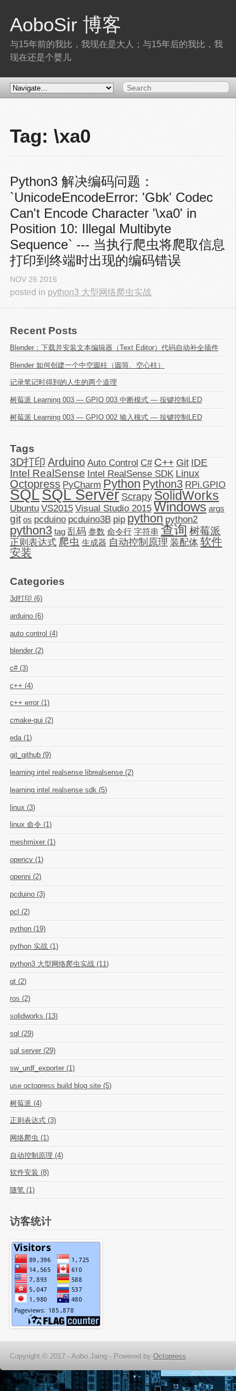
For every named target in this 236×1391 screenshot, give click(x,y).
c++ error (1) (29, 703)
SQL (25, 495)
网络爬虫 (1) (29, 1138)
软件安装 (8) (29, 1172)
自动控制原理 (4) (36, 1155)
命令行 (119, 531)
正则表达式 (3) (33, 1120)
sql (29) (21, 1033)
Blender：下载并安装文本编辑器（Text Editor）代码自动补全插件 (114, 347)
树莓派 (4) (26, 1103)
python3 (31, 530)
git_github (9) (30, 755)
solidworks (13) (34, 1016)
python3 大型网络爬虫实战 (99, 292)
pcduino (50, 519)
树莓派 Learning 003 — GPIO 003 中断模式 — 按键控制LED (106, 400)
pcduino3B (89, 519)
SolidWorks (186, 495)
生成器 (94, 542)
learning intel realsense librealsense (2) (71, 772)
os (27, 519)
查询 (174, 529)
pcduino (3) (27, 894)
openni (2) (25, 876)
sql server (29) (32, 1050)
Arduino (66, 462)
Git (182, 462)
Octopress (35, 484)
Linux (187, 473)
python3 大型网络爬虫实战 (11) (59, 964)
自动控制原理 (138, 542)
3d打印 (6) (26, 598)
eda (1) (21, 738)
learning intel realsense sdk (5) (58, 790)
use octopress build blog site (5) (60, 1086)
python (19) (28, 929)
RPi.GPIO (205, 484)
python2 (181, 519)
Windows (180, 506)
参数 (96, 531)
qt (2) (18, 981)
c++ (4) (21, 686)
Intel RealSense (47, 473)
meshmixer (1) (32, 842)
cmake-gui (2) (31, 720)
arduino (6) (26, 616)
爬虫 (69, 542)
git (15, 519)
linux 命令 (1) (31, 824)
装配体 (184, 542)
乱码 (77, 531)
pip (119, 519)
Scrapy (136, 496)
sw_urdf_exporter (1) (42, 1068)
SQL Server (80, 495)
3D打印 (28, 462)
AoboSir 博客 (65, 24)
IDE (199, 462)
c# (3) (19, 668)
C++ (164, 462)
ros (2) (20, 998)
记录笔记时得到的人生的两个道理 (63, 382)
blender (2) (26, 650)
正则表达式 (33, 542)
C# (146, 463)
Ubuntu (24, 508)
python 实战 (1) (34, 946)
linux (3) (22, 807)
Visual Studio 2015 (113, 508)
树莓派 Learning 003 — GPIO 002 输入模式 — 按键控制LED (106, 417)
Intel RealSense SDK (130, 473)
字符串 (146, 531)
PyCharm (82, 484)
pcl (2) (20, 912)
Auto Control (112, 463)
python (145, 518)
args (216, 508)
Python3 (163, 484)
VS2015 (57, 508)
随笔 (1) (22, 1190)
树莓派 (205, 531)
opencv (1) (26, 859)
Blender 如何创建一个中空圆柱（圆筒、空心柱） (87, 365)
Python (122, 484)
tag (59, 531)
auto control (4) (34, 633)
